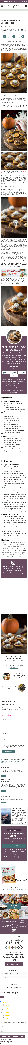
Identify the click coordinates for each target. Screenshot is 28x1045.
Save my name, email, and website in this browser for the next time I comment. (13, 746)
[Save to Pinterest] (5, 36)
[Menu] (2, 6)
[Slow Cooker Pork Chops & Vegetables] (4, 918)
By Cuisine (20, 973)
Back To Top (14, 984)
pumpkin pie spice (18, 430)
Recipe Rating (5, 714)
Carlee (3, 780)
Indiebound (23, 889)
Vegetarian (14, 667)
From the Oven (10, 660)
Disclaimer (24, 983)
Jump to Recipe (9, 41)
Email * (2, 1031)
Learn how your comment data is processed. (11, 761)
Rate (23, 372)
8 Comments (7, 26)
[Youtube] (15, 947)
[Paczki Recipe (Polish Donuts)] (4, 905)
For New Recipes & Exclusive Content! (15, 1)
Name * (2, 1026)
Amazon (4, 889)
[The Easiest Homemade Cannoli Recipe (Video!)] (14, 905)
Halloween (19, 660)
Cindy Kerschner (7, 795)
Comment (5, 719)
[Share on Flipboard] (23, 36)
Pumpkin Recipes (11, 663)
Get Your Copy (14, 964)
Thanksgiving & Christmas (14, 665)
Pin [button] (15, 372)
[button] (11, 366)
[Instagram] (9, 947)
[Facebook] (6, 947)
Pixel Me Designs (16, 987)
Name (4, 733)
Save (15, 376)
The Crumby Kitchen (14, 6)
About (18, 983)
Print (6, 372)
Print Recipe (20, 41)
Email (4, 739)
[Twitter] (22, 947)
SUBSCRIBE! (14, 846)
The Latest (20, 977)
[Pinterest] (12, 947)
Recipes (19, 663)
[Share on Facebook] (14, 36)
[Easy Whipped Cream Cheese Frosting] (23, 918)
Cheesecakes (10, 658)
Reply (3, 791)
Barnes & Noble (13, 889)
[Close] (2, 997)
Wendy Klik (5, 766)
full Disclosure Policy (16, 31)
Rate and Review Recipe (12, 1037)
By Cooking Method (7, 973)
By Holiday (7, 977)
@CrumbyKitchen (12, 570)
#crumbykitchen (8, 573)
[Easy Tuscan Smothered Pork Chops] (14, 918)
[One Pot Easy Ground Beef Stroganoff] (23, 905)
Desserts (19, 658)
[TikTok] (19, 947)
